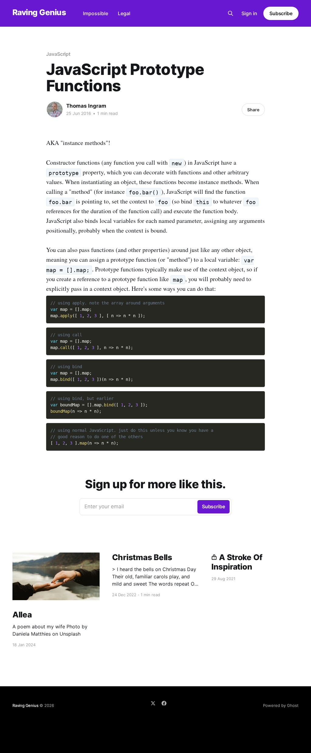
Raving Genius (39, 12)
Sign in (249, 13)
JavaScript (58, 54)
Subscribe (280, 13)
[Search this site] (230, 13)
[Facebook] (164, 703)
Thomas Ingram (86, 106)
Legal (124, 13)
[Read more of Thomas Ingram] (54, 109)
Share (253, 109)
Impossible (95, 13)
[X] (153, 703)
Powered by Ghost (281, 705)
